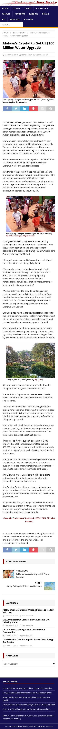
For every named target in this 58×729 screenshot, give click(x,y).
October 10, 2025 (11, 645)
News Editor (26, 54)
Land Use (33, 14)
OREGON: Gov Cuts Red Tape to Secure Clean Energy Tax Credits (28, 640)
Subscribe (28, 19)
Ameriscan (12, 603)
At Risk (5, 8)
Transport (20, 14)
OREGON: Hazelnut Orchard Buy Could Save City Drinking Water (26, 621)
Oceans (45, 14)
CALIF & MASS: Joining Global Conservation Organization (24, 630)
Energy (27, 8)
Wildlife (6, 14)
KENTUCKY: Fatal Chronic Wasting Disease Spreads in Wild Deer (28, 611)
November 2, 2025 (11, 616)
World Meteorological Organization (20, 236)
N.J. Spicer (38, 379)
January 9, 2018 (11, 54)
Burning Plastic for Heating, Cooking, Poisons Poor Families (27, 688)
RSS (3, 19)
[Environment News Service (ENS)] (29, 4)
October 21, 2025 (11, 635)
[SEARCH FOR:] (11, 24)
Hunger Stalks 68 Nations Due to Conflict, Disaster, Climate (27, 692)
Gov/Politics (42, 8)
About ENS (14, 19)
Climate (16, 8)
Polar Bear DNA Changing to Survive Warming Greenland (26, 709)
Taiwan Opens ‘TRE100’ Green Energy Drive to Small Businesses (29, 704)
